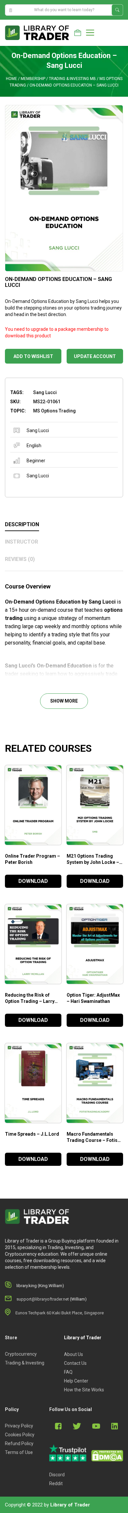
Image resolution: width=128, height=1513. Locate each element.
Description (22, 524)
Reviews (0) (20, 559)
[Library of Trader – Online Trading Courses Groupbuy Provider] (37, 32)
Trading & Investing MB (72, 78)
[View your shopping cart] (77, 33)
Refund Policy (19, 1443)
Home (11, 78)
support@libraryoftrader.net (42, 1299)
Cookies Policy (19, 1434)
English (34, 445)
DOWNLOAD (33, 881)
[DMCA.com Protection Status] (107, 1456)
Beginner (36, 460)
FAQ (68, 1372)
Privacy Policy (19, 1425)
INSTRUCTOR (21, 542)
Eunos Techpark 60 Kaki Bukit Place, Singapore (59, 1312)
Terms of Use (19, 1452)
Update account (95, 356)
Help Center (76, 1381)
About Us (73, 1354)
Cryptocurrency (21, 1354)
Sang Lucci (38, 430)
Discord (57, 1474)
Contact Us (75, 1363)
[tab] (64, 525)
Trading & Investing (24, 1362)
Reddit (56, 1483)
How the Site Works (84, 1389)
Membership (33, 78)
